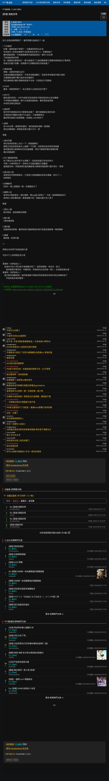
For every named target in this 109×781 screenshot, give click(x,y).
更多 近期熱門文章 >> (54, 614)
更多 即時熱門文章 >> (54, 698)
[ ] (12, 549)
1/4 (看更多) (16, 35)
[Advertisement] (54, 310)
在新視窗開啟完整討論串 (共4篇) (55, 532)
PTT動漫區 (6, 9)
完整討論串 (11, 496)
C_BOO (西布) (16, 9)
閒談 (16, 461)
